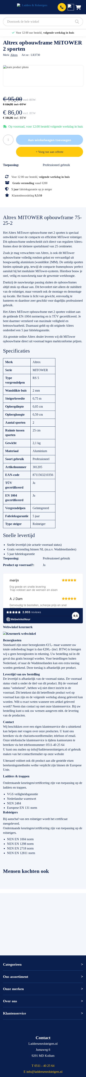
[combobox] (43, 21)
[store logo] (33, 7)
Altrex (14, 54)
